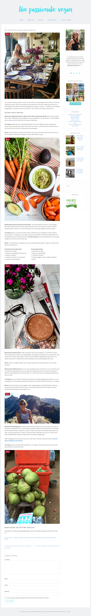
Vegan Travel (52, 20)
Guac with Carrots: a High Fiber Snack (46, 546)
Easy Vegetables (75, 117)
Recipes (40, 20)
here (79, 65)
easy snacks (20, 537)
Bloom (68, 611)
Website (7, 591)
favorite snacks (28, 537)
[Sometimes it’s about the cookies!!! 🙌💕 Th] (69, 92)
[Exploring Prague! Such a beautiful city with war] (81, 86)
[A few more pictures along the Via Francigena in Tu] (69, 98)
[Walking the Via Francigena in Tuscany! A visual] (75, 98)
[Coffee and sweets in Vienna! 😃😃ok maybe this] (75, 86)
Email (6, 585)
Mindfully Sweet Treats (75, 121)
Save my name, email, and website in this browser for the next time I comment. (28, 598)
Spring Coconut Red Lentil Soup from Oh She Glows (18, 547)
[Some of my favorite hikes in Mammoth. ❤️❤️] (81, 92)
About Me (31, 20)
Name (6, 578)
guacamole (15, 120)
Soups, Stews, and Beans (75, 124)
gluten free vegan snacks (38, 537)
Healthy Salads (75, 120)
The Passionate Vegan (45, 10)
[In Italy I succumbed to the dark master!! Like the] (81, 98)
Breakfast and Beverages (75, 114)
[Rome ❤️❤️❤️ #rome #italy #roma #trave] (75, 92)
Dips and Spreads (75, 116)
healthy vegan (49, 537)
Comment (7, 559)
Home (21, 20)
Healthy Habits (66, 20)
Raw (75, 123)
